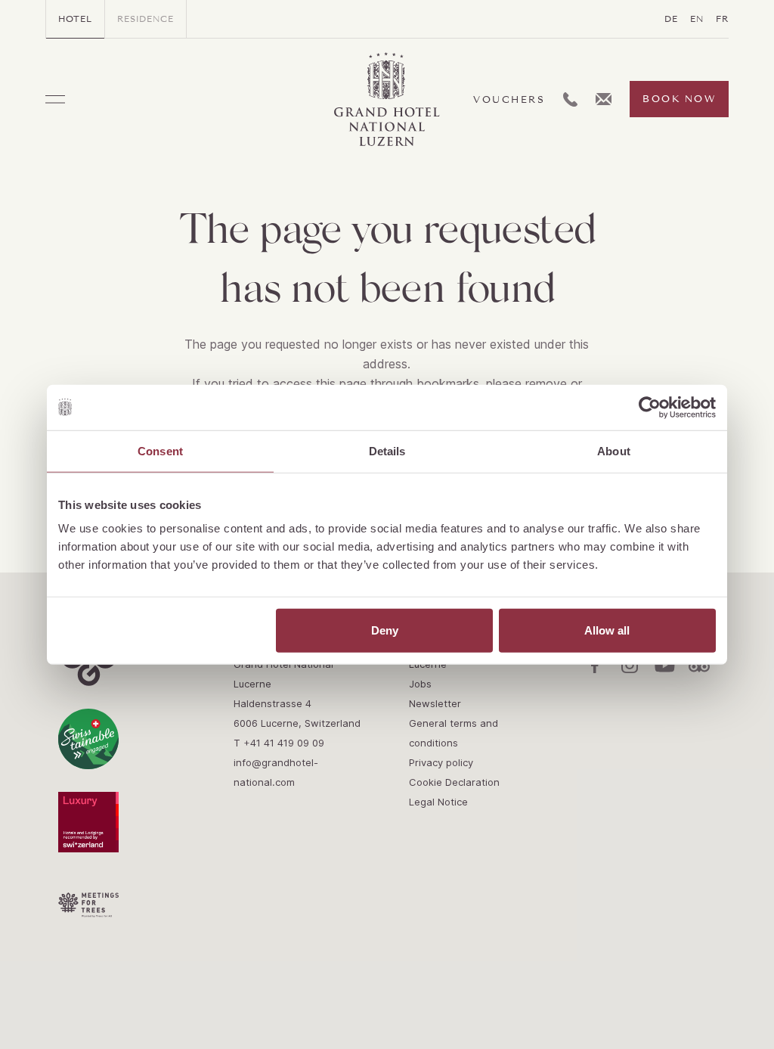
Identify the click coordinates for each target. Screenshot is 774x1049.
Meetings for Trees (88, 905)
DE (671, 19)
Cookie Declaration (454, 782)
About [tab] (613, 450)
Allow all (607, 630)
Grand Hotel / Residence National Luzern (387, 99)
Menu (55, 99)
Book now (679, 99)
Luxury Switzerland (88, 822)
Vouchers (509, 100)
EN (697, 19)
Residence (145, 19)
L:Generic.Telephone (570, 99)
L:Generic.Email (603, 99)
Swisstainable (88, 739)
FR (722, 19)
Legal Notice (438, 802)
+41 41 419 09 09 (283, 743)
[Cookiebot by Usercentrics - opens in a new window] (650, 407)
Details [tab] (387, 450)
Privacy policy (441, 762)
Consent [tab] (160, 450)
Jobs (420, 684)
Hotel (75, 19)
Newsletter (435, 703)
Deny (384, 630)
